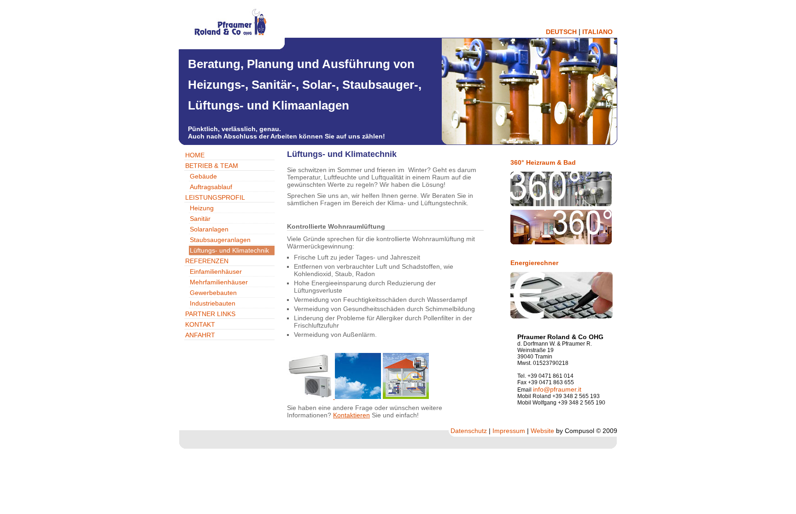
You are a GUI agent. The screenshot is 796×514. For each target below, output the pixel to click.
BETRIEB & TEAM (211, 165)
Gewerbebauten (213, 292)
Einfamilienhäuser (216, 271)
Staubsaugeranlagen (220, 239)
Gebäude (203, 176)
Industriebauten (212, 303)
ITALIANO (597, 31)
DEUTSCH (561, 31)
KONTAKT (200, 324)
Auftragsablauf (211, 187)
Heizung (202, 208)
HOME (195, 155)
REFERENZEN (206, 261)
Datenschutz (469, 430)
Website (542, 430)
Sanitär (200, 218)
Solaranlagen (209, 229)
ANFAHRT (200, 335)
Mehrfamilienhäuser (219, 282)
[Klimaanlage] (311, 396)
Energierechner (534, 262)
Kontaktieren (351, 415)
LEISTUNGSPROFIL (215, 197)
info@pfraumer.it (557, 389)
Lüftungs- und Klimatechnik (229, 250)
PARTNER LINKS (210, 314)
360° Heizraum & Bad (543, 162)
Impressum (508, 430)
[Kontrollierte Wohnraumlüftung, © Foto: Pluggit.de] (406, 396)
